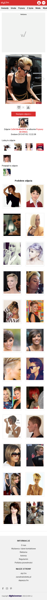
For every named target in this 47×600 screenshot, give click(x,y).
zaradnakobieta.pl (23, 577)
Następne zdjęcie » (23, 114)
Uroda (13, 8)
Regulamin (23, 559)
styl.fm (24, 573)
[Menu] (43, 3)
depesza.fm (24, 580)
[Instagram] (7, 588)
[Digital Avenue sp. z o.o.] (15, 596)
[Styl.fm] (6, 2)
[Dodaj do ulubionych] (19, 107)
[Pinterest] (11, 588)
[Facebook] (3, 588)
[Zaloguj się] (39, 3)
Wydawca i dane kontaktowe (23, 549)
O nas (23, 545)
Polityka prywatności (23, 563)
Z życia (30, 8)
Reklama (23, 552)
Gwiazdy (5, 8)
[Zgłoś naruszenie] (28, 107)
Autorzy (23, 556)
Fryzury (21, 8)
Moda (38, 8)
